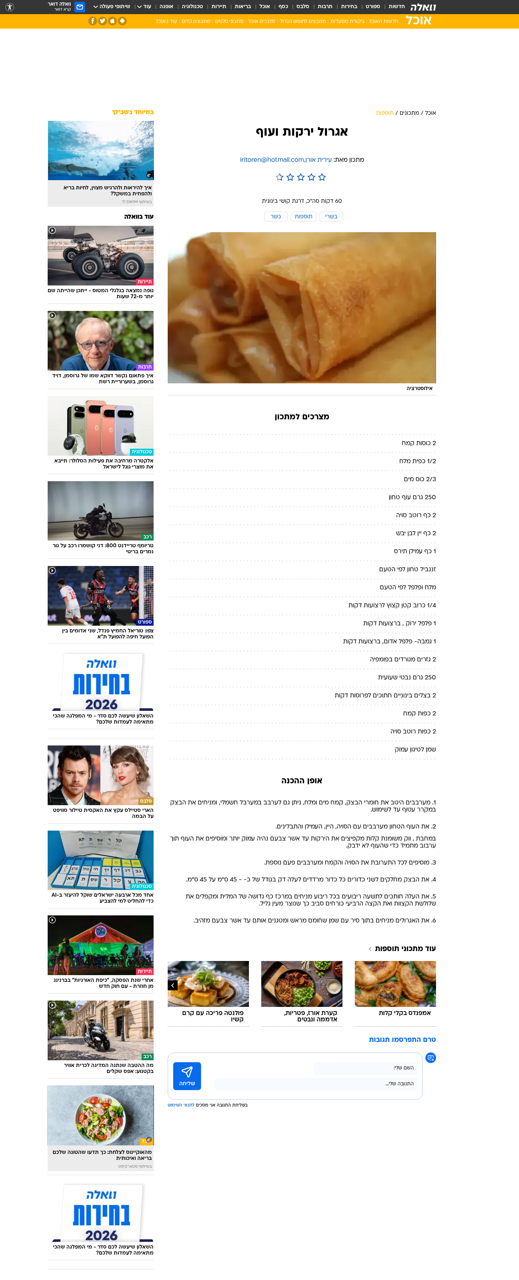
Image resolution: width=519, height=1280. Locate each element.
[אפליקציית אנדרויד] (122, 21)
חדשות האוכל (383, 21)
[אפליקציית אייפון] (112, 21)
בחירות (349, 7)
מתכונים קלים (196, 21)
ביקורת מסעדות (347, 21)
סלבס (303, 7)
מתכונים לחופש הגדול (303, 21)
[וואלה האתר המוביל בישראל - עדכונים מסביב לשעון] (423, 7)
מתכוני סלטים (229, 21)
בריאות (243, 7)
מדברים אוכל (261, 21)
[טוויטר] (102, 21)
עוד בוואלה (139, 217)
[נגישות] (9, 7)
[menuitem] (392, 7)
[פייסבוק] (92, 21)
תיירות (218, 7)
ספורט (373, 7)
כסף (283, 7)
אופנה (166, 7)
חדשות (397, 7)
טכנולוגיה (192, 7)
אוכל (265, 7)
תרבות (325, 7)
